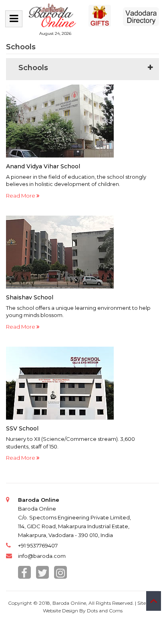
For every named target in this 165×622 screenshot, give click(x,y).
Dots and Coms (105, 611)
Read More (21, 195)
